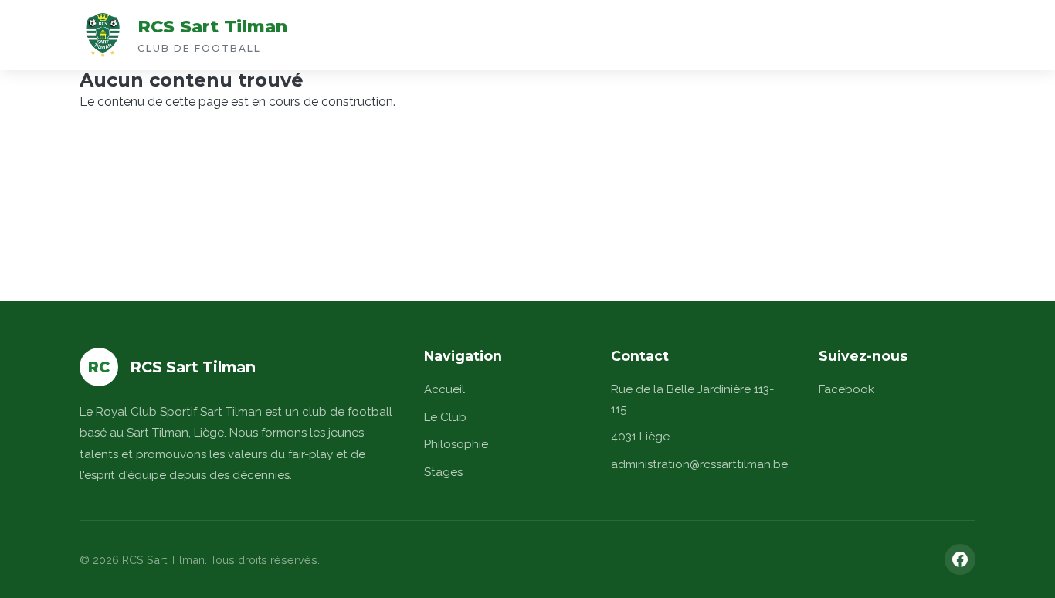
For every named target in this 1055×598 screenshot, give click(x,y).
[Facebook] (960, 559)
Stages (443, 472)
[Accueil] (103, 35)
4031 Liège (640, 436)
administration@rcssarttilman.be (699, 464)
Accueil (444, 389)
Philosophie (456, 444)
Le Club (445, 417)
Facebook (846, 389)
